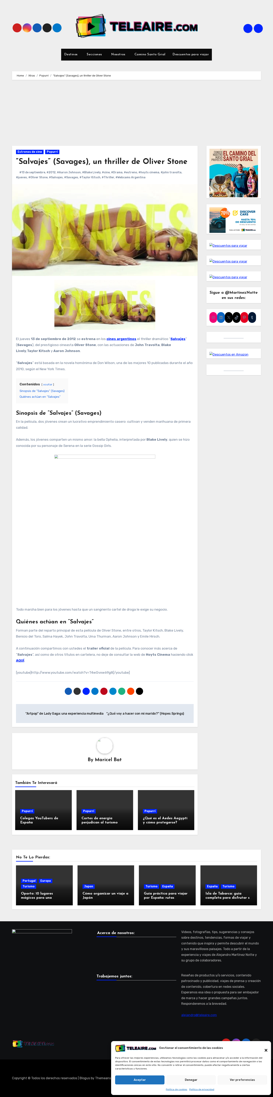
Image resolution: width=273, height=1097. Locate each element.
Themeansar (104, 1078)
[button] (264, 1048)
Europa (45, 881)
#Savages (71, 177)
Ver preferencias (242, 1080)
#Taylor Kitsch (90, 177)
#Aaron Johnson (69, 172)
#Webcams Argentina (130, 177)
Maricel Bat (108, 760)
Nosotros (118, 54)
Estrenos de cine (30, 152)
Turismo (29, 886)
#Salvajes (56, 177)
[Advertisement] (136, 114)
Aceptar (140, 1080)
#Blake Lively (91, 172)
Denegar (191, 1080)
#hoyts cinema (148, 172)
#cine (106, 172)
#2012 (51, 172)
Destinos (71, 54)
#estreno (130, 172)
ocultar (47, 384)
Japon (88, 886)
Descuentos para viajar (190, 54)
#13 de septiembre (32, 172)
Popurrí (52, 152)
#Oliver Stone (38, 177)
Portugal (29, 881)
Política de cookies (176, 1089)
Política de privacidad (201, 1089)
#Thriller (108, 177)
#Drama (117, 172)
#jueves (21, 177)
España (167, 886)
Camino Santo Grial (150, 54)
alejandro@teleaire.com (199, 1015)
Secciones (95, 54)
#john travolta (171, 172)
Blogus (85, 1078)
